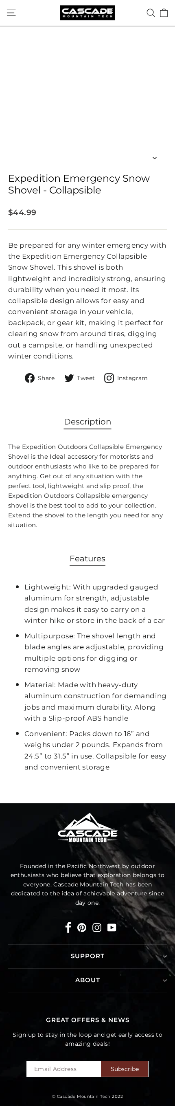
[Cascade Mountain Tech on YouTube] (111, 927)
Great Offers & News (87, 1020)
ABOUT (87, 980)
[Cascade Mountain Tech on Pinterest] (81, 927)
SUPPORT (88, 956)
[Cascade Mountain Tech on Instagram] (96, 927)
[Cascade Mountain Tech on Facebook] (68, 929)
